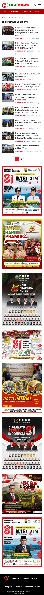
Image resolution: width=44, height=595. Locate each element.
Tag (9, 17)
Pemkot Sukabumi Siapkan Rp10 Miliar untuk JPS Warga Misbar (28, 85)
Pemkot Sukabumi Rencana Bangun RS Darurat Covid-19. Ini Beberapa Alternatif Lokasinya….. (28, 135)
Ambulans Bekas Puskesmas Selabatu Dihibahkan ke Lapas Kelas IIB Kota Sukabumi (26, 61)
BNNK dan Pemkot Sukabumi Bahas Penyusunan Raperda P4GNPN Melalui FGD (26, 45)
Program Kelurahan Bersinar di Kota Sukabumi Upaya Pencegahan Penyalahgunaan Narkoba (27, 31)
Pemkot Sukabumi (18, 17)
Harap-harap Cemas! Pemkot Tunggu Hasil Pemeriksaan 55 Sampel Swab (26, 97)
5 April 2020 (32, 128)
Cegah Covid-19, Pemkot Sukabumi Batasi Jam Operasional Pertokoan (28, 122)
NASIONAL (28, 11)
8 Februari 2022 (33, 66)
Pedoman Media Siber (32, 587)
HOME (5, 11)
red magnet (21, 38)
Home (4, 17)
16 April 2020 (32, 115)
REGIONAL (14, 11)
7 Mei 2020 (31, 79)
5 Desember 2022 (34, 51)
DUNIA (37, 11)
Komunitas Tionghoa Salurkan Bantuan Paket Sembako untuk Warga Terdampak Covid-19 (27, 110)
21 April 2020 (32, 103)
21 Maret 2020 (33, 151)
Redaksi (19, 587)
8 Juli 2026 (31, 38)
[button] (35, 5)
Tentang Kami (8, 587)
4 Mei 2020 (31, 90)
